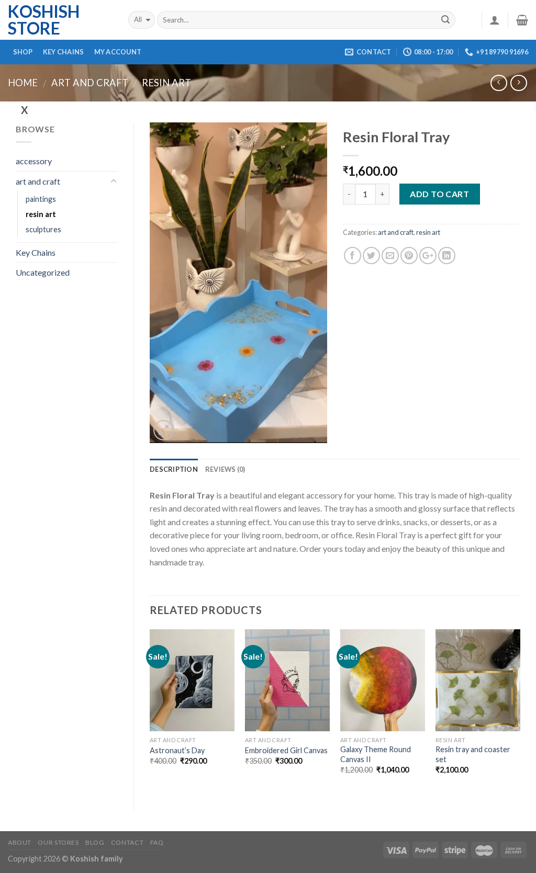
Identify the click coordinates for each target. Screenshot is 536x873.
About (19, 842)
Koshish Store (44, 20)
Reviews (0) (225, 469)
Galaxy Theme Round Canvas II (375, 754)
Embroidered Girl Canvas (286, 750)
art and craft (89, 82)
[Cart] (522, 19)
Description (174, 469)
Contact (127, 842)
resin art (166, 82)
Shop (23, 52)
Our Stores (58, 842)
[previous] (150, 710)
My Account (118, 52)
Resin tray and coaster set (473, 754)
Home (23, 82)
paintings (41, 199)
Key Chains (63, 52)
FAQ (157, 842)
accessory (34, 161)
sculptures (43, 229)
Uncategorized (43, 272)
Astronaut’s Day (177, 750)
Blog (94, 842)
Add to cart (439, 194)
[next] (520, 710)
